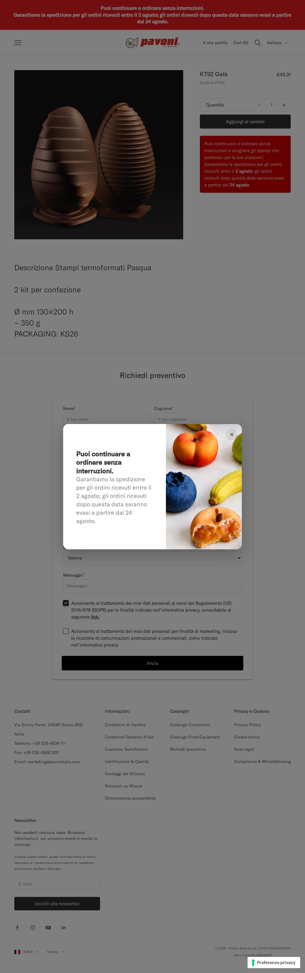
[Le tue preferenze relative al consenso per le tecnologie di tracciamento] (274, 962)
